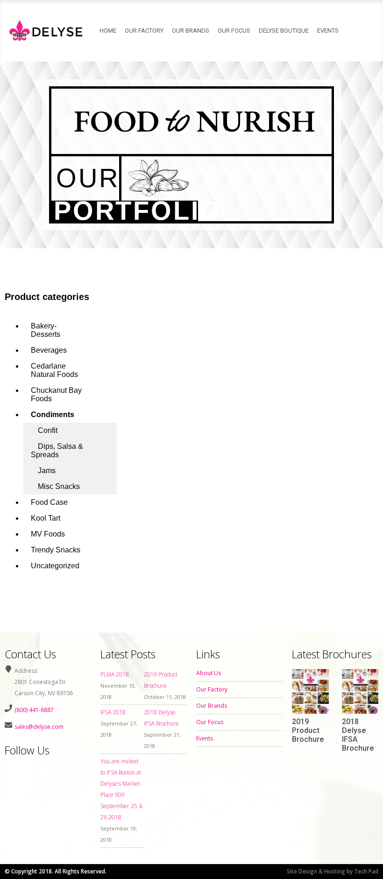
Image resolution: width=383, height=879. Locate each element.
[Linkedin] (46, 768)
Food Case (49, 502)
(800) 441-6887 (34, 710)
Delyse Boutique (284, 30)
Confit (47, 430)
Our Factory (144, 30)
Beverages (49, 350)
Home (107, 30)
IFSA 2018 (113, 712)
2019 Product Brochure (308, 730)
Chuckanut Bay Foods (56, 394)
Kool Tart (45, 518)
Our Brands (190, 30)
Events (328, 30)
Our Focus (234, 30)
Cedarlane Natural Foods (54, 370)
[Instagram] (29, 768)
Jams (47, 470)
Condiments (52, 415)
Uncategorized (55, 566)
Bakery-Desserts (45, 330)
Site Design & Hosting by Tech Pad (332, 871)
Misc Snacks (59, 486)
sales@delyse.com (39, 727)
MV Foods (48, 534)
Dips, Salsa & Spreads (57, 450)
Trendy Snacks (55, 550)
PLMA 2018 (114, 674)
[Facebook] (12, 768)
